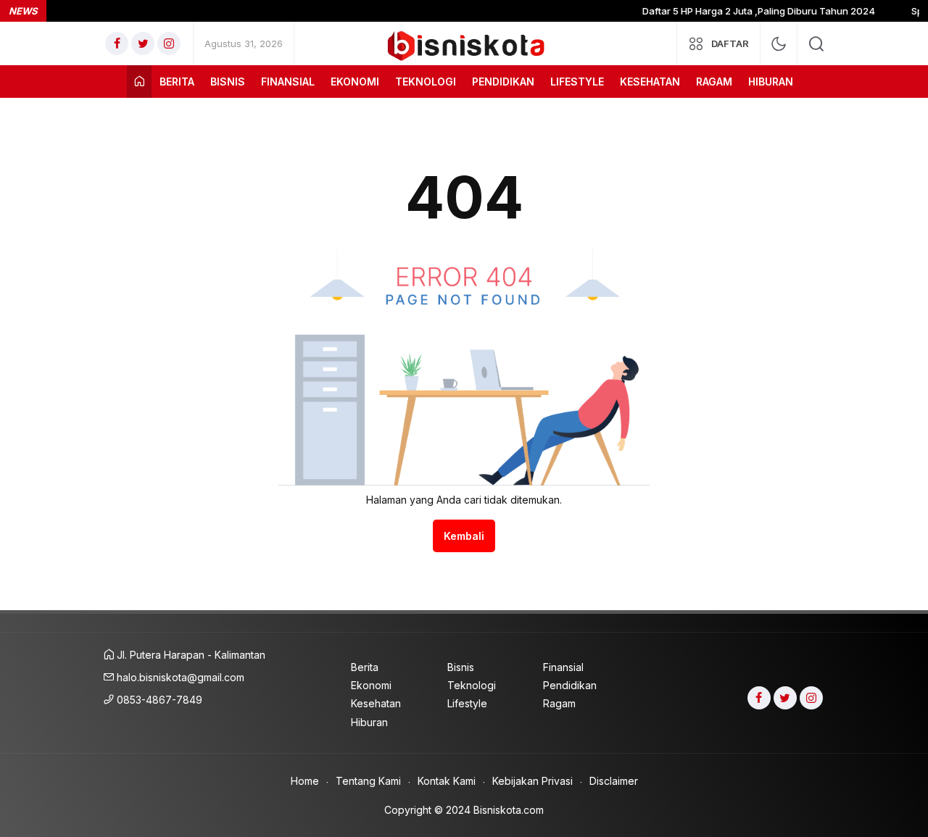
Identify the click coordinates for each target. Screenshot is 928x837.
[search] (816, 43)
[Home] (139, 81)
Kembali (464, 536)
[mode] (778, 44)
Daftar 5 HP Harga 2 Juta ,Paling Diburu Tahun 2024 (749, 11)
